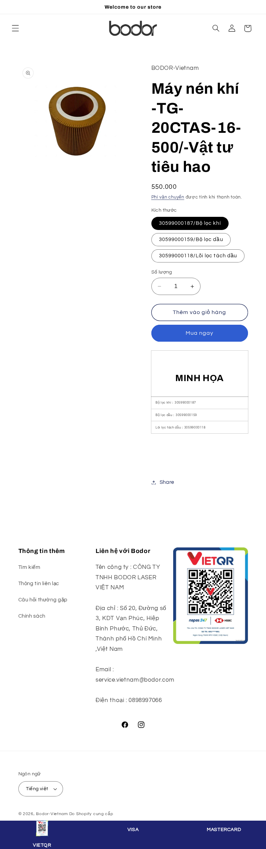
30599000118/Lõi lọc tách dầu (198, 255)
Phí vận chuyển (167, 197)
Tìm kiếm (29, 567)
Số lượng (161, 272)
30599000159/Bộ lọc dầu (191, 239)
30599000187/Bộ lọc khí (190, 223)
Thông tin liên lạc (38, 583)
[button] (15, 28)
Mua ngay (199, 333)
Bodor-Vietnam (52, 814)
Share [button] (167, 482)
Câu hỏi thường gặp (43, 599)
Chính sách (31, 616)
